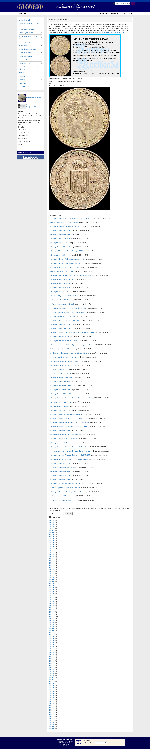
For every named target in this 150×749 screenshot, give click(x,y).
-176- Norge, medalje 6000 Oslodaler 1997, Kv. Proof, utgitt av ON (70, 218)
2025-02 (51, 708)
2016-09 (51, 594)
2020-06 (51, 657)
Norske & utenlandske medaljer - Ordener (29, 68)
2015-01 (51, 555)
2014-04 (51, 538)
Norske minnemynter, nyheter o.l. (28, 37)
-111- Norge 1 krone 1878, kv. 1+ (60, 292)
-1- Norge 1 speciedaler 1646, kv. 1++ (61, 271)
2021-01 (51, 669)
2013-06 (51, 522)
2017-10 (51, 614)
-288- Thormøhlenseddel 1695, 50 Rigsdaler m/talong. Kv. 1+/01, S (70, 345)
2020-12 (51, 667)
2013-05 (51, 520)
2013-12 (51, 530)
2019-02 (51, 638)
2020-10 (51, 663)
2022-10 (51, 689)
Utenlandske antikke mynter (28, 49)
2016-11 (51, 598)
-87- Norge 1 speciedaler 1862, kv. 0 (61, 349)
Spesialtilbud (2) (24, 87)
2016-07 (51, 589)
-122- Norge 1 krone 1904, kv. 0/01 (60, 288)
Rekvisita (22, 76)
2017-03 (51, 604)
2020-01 (51, 653)
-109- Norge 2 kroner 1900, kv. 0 (59, 471)
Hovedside (104, 13)
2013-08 (51, 526)
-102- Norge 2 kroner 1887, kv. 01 (60, 479)
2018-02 (51, 622)
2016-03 (51, 581)
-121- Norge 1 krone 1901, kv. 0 (59, 475)
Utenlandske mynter (25, 53)
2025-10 (51, 716)
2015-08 (51, 567)
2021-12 (51, 681)
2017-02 (51, 602)
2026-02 (51, 722)
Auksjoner (114, 13)
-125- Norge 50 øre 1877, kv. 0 (59, 243)
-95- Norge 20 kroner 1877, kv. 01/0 (60, 496)
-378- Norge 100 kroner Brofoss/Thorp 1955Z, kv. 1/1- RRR (68, 484)
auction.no (28, 152)
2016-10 (51, 596)
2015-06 (51, 565)
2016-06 (51, 587)
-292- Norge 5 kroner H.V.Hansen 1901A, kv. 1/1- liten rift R (68, 447)
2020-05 (51, 655)
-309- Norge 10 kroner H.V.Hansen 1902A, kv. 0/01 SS (66, 259)
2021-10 (51, 677)
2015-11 (51, 573)
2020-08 (51, 661)
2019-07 (51, 647)
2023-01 (51, 692)
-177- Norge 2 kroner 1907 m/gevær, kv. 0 (62, 467)
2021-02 (51, 671)
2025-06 (51, 712)
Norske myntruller (24, 45)
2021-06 (51, 675)
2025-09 (51, 714)
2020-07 (51, 659)
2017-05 (51, 608)
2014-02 (51, 534)
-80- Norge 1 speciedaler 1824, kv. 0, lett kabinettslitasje (67, 312)
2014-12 (51, 553)
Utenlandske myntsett (26, 56)
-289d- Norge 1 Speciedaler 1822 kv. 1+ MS (63, 296)
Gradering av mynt (23, 135)
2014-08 (51, 545)
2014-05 (51, 540)
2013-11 (51, 528)
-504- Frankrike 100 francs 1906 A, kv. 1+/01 (63, 435)
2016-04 (51, 583)
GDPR (20, 144)
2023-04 (51, 696)
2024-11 (51, 706)
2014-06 (51, 542)
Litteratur (22, 80)
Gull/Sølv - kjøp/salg (23, 133)
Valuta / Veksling (22, 130)
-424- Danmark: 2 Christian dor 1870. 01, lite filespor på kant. (69, 353)
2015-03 (51, 559)
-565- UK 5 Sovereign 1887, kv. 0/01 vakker (63, 439)
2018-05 (51, 628)
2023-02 (51, 694)
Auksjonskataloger (23, 138)
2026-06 (51, 726)
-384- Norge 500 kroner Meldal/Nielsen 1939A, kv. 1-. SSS (68, 426)
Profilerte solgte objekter (34, 97)
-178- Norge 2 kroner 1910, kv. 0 (59, 247)
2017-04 (51, 606)
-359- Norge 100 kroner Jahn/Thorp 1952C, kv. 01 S (66, 492)
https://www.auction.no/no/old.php (113, 32)
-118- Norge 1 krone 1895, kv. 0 (59, 239)
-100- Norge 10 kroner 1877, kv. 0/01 (61, 337)
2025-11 (51, 718)
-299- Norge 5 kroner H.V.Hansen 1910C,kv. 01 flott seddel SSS (69, 398)
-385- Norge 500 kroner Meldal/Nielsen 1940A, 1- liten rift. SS (69, 422)
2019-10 (51, 649)
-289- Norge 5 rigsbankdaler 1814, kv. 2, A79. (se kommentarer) (70, 275)
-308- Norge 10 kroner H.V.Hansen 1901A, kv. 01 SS (66, 251)
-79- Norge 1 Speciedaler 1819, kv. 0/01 (62, 316)
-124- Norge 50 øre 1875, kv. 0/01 (60, 283)
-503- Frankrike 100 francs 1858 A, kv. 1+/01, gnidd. (66, 361)
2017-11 (51, 616)
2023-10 (51, 700)
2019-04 (51, 643)
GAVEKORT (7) (24, 83)
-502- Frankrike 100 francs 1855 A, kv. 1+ (62, 365)
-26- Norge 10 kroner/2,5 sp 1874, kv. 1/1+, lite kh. (65, 226)
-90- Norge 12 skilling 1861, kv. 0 (59, 300)
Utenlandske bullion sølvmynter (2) (29, 24)
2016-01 (51, 577)
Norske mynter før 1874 (26, 29)
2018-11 (51, 634)
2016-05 (51, 585)
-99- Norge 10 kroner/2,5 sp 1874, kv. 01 (62, 500)
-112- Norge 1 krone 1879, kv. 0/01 (60, 402)
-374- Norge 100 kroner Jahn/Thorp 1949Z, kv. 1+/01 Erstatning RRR (71, 332)
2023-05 (51, 698)
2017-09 (51, 612)
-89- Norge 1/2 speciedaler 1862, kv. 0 (61, 304)
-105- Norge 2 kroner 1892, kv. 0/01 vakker (63, 394)
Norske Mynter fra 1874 (26, 33)
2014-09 (51, 547)
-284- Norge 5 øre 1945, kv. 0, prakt (60, 377)
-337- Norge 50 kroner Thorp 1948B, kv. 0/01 (63, 341)
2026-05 (51, 724)
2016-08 (51, 591)
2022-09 (51, 687)
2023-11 (51, 702)
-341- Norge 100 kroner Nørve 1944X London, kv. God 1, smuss (70, 451)
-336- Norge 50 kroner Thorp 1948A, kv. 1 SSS (64, 267)
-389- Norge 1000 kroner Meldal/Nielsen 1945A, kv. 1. (66, 414)
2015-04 (51, 561)
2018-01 (51, 620)
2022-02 (51, 683)
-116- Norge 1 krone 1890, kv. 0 (59, 369)
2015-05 (51, 563)
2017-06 (51, 610)
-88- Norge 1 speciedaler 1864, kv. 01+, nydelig (64, 488)
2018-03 (51, 624)
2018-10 (51, 632)
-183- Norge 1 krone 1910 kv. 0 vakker (61, 443)
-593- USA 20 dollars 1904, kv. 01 (60, 373)
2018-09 (51, 630)
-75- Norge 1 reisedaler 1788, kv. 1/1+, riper (63, 357)
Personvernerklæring (24, 141)
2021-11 (51, 679)
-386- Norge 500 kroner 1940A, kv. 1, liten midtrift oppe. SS (68, 418)
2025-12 (51, 720)
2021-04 (51, 673)
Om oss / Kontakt (127, 13)
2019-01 (51, 636)
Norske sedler (23, 60)
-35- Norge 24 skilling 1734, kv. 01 (60, 381)
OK (133, 3)
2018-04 (51, 626)
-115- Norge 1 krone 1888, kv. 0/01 (60, 328)
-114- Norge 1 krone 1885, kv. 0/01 (60, 324)
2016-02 (51, 579)
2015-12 (51, 575)
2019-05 (51, 645)
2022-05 (51, 685)
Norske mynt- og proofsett (27, 42)
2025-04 (51, 710)
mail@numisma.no (65, 746)
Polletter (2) (23, 72)
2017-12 (51, 618)
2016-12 (51, 600)
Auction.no (22, 13)
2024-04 (51, 704)
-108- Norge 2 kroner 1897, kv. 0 (59, 234)
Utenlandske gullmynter (26, 20)
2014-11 (51, 551)
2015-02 (51, 557)
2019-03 (51, 640)
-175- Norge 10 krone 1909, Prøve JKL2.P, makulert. (66, 320)
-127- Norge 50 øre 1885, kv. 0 (59, 406)
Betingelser (21, 127)
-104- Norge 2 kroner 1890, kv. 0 (59, 390)
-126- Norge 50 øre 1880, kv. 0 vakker (61, 279)
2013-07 (51, 524)
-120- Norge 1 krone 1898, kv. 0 (59, 463)
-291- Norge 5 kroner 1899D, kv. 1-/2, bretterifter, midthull (67, 308)
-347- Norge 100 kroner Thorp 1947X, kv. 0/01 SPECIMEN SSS (69, 455)
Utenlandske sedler (25, 63)
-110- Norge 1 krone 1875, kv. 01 (60, 410)
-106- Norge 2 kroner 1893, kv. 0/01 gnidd (62, 386)
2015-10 (51, 571)
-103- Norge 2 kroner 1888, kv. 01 (60, 430)
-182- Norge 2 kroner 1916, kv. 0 (59, 255)
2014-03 (51, 536)
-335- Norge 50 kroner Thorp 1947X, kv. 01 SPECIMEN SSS (68, 459)
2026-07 (51, 728)
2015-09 (51, 569)
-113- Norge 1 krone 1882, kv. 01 (60, 230)
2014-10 (51, 549)
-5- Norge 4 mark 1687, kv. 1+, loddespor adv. (64, 222)
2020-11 (51, 665)
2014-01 (51, 532)
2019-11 (51, 651)
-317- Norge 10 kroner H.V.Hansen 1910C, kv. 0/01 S (66, 263)
